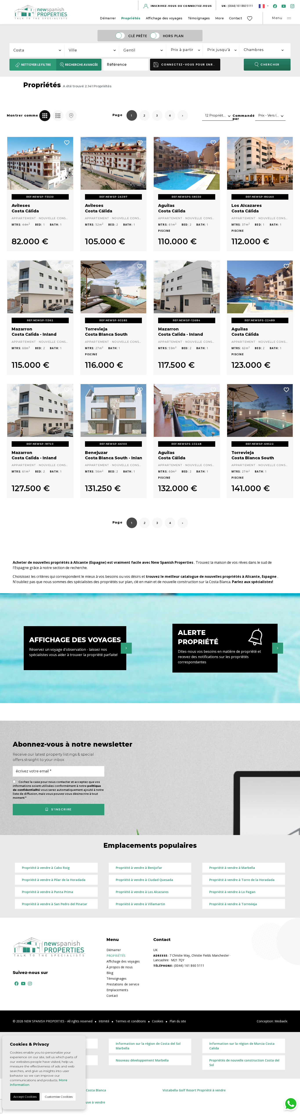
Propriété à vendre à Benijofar (139, 868)
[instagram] (291, 6)
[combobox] (37, 49)
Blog (110, 973)
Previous (14, 163)
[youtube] (283, 6)
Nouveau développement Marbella (142, 1060)
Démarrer (108, 18)
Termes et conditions (131, 1021)
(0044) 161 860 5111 (237, 6)
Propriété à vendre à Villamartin (140, 904)
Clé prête (137, 35)
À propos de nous (120, 967)
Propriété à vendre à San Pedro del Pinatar (54, 904)
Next (67, 163)
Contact (235, 18)
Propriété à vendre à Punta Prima (47, 892)
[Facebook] (274, 6)
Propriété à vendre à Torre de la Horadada (242, 880)
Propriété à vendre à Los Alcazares (142, 892)
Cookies (157, 1021)
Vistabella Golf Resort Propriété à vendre (194, 1090)
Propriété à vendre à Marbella (232, 868)
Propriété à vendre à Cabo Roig (46, 868)
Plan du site (178, 1021)
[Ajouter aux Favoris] (67, 142)
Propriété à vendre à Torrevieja (233, 904)
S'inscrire (61, 809)
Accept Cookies (24, 1096)
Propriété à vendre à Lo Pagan (232, 892)
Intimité (104, 1021)
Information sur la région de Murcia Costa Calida (242, 1045)
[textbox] (39, 50)
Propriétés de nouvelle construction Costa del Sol (244, 1062)
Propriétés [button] (131, 18)
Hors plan (173, 35)
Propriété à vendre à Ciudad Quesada (144, 880)
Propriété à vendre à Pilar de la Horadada (53, 880)
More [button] (219, 18)
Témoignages (199, 18)
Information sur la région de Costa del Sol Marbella (148, 1045)
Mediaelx (281, 1021)
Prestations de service (123, 984)
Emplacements (117, 990)
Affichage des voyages (164, 18)
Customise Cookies (58, 1096)
